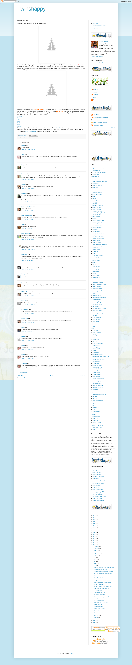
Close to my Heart (96, 472)
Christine (19, 116)
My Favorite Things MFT (98, 304)
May (95, 561)
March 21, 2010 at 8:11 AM (27, 331)
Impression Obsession (97, 282)
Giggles (94, 264)
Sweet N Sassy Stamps (98, 493)
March (95, 565)
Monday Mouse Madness (98, 303)
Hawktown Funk (96, 277)
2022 (94, 519)
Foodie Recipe (96, 249)
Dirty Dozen (95, 235)
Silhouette (94, 350)
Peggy (23, 165)
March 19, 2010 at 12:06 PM (28, 260)
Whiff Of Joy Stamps (97, 498)
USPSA (94, 405)
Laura (18, 121)
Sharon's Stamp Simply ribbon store (101, 491)
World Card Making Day (98, 425)
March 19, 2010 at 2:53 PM (27, 278)
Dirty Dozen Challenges (98, 236)
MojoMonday (95, 301)
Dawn (18, 124)
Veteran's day (95, 407)
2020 (94, 523)
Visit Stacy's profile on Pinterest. (99, 63)
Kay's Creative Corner (27, 206)
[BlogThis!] (32, 136)
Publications (95, 28)
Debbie (23, 145)
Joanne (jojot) (24, 265)
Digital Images (95, 231)
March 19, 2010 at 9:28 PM (27, 296)
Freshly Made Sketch (97, 255)
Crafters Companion (97, 222)
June (95, 559)
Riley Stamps (95, 339)
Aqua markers (95, 176)
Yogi (22, 224)
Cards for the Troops (97, 194)
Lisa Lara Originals (97, 288)
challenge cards (96, 200)
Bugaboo (94, 189)
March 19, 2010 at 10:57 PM (28, 305)
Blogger (72, 653)
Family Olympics (96, 240)
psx (93, 328)
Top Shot (94, 398)
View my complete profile (97, 56)
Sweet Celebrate (98, 604)
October (96, 550)
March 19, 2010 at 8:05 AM (27, 228)
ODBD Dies (95, 312)
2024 (94, 515)
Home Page (95, 23)
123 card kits (95, 167)
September (97, 553)
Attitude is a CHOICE (97, 178)
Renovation (95, 336)
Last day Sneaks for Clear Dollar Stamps (104, 567)
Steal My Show (96, 376)
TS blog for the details (31, 131)
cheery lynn (95, 202)
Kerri (22, 283)
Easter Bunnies (38, 109)
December (96, 546)
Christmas (94, 203)
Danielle (19, 126)
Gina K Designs (96, 266)
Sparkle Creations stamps (98, 359)
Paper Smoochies (96, 317)
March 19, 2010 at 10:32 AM (28, 239)
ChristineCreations (26, 244)
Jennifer (95, 92)
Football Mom (95, 251)
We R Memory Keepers (98, 415)
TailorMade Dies (96, 383)
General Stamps (96, 260)
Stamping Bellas (96, 374)
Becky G (23, 300)
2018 (94, 528)
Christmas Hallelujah (97, 205)
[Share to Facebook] (35, 136)
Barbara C (95, 89)
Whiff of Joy (95, 418)
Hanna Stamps (96, 275)
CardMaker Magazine (97, 192)
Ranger (94, 334)
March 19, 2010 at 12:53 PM (28, 269)
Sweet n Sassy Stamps (98, 378)
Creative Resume (96, 27)
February (96, 615)
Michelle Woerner (25, 292)
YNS (93, 429)
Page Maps (95, 315)
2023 (94, 517)
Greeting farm (95, 271)
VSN (93, 409)
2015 (94, 534)
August (96, 555)
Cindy (18, 117)
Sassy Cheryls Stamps (97, 343)
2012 (94, 540)
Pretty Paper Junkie (98, 125)
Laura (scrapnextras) (26, 215)
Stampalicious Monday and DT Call (102, 580)
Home (51, 375)
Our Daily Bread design (98, 483)
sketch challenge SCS (97, 354)
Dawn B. (23, 173)
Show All (113, 101)
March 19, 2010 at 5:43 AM (27, 188)
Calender (94, 191)
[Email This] (30, 136)
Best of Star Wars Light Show (99, 181)
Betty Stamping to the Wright (100, 117)
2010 (94, 544)
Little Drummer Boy (97, 290)
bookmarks (95, 187)
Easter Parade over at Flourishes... (102, 582)
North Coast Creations (97, 310)
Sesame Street (96, 348)
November (96, 548)
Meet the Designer (96, 295)
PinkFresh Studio (96, 319)
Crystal (23, 184)
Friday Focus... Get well (99, 608)
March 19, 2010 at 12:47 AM (28, 149)
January (96, 617)
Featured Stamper (96, 242)
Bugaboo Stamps (96, 469)
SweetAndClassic (96, 381)
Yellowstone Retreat (97, 427)
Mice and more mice (99, 613)
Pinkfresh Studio (96, 485)
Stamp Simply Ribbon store (99, 369)
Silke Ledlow (24, 318)
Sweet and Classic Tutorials (99, 25)
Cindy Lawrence (25, 233)
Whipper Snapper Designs (98, 500)
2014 (94, 536)
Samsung (94, 341)
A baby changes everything (99, 169)
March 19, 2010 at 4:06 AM (27, 169)
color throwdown (96, 214)
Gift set (94, 262)
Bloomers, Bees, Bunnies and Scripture (103, 571)
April (95, 563)
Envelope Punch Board (98, 238)
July (95, 557)
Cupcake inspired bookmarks (101, 611)
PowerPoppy (95, 321)
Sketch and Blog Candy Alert (101, 602)
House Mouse (95, 281)
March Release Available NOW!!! (102, 588)
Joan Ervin (24, 363)
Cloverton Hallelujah (97, 211)
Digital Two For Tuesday (98, 233)
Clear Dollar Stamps (97, 207)
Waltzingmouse (96, 411)
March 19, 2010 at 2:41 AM (27, 160)
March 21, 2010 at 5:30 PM (27, 340)
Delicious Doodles (96, 227)
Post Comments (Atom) (29, 378)
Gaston (94, 258)
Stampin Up (95, 370)
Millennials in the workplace (99, 297)
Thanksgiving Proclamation (99, 394)
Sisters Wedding (96, 352)
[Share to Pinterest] (37, 136)
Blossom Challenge (97, 185)
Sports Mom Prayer (97, 365)
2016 (94, 532)
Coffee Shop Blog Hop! (99, 592)
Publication (95, 330)
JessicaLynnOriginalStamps (99, 284)
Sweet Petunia (96, 380)
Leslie (18, 123)
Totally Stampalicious (97, 400)
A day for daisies (96, 170)
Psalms (94, 326)
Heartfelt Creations (97, 279)
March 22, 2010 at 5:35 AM (27, 349)
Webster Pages (96, 416)
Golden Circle (95, 269)
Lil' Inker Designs (96, 286)
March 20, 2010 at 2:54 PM (27, 313)
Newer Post (21, 375)
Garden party (95, 257)
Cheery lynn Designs (97, 471)
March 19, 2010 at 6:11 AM (27, 202)
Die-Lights (95, 229)
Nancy (23, 327)
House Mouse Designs (98, 481)
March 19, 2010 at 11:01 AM (28, 249)
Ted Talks (94, 392)
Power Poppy (95, 487)
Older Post (82, 375)
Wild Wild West (96, 424)
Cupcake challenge (97, 225)
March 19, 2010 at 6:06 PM (27, 287)
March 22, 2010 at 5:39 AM (27, 358)
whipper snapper (96, 422)
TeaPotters (95, 391)
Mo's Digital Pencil (96, 299)
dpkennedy (24, 193)
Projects (28, 137)
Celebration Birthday (99, 600)
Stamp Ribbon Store (97, 367)
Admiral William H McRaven (99, 172)
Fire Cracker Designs (97, 246)
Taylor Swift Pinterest (97, 385)
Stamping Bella (96, 372)
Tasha (23, 154)
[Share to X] (33, 136)
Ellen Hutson (95, 478)
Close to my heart (96, 209)
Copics (94, 218)
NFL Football (95, 306)
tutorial (94, 404)
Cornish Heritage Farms (98, 220)
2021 (94, 521)
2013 (94, 538)
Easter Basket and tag (99, 578)
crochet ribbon (56, 113)
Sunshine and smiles (99, 584)
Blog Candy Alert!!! (98, 606)
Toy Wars (94, 402)
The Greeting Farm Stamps (99, 496)
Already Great (95, 174)
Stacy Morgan (104, 41)
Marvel (94, 293)
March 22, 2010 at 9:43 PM (27, 369)
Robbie (23, 345)
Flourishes (24, 137)
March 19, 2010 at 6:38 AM (27, 210)
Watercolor (95, 413)
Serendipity (95, 347)
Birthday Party (95, 183)
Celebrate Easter (98, 590)
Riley (93, 337)
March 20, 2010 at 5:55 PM (27, 322)
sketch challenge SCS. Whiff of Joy (100, 356)
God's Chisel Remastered (98, 268)
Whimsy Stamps (96, 420)
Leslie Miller (24, 254)
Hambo (94, 273)
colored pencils (96, 216)
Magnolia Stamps (96, 292)
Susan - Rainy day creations (100, 122)
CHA (93, 196)
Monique (23, 274)
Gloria (94, 100)
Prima (93, 323)
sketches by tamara (97, 358)
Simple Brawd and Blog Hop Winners (103, 586)
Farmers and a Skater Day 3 (100, 569)
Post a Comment (24, 372)
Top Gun (94, 396)
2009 (94, 620)
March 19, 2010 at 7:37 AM (27, 219)
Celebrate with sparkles (99, 594)
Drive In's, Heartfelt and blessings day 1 (103, 573)
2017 (94, 530)
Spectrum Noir (95, 361)
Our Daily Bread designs (98, 314)
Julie (18, 119)
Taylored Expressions (97, 387)
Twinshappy (31, 9)
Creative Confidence (97, 224)
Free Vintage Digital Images (99, 480)
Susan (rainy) (24, 309)
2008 (94, 622)
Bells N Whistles (96, 180)
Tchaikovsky (95, 389)
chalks (94, 198)
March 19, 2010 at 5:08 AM (27, 179)
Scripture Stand (96, 345)
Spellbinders (95, 363)
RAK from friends (96, 332)
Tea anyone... (97, 575)
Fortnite (94, 253)
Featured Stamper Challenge (99, 244)
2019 (94, 525)
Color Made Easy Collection (99, 213)
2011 (94, 542)
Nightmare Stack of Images (99, 308)
